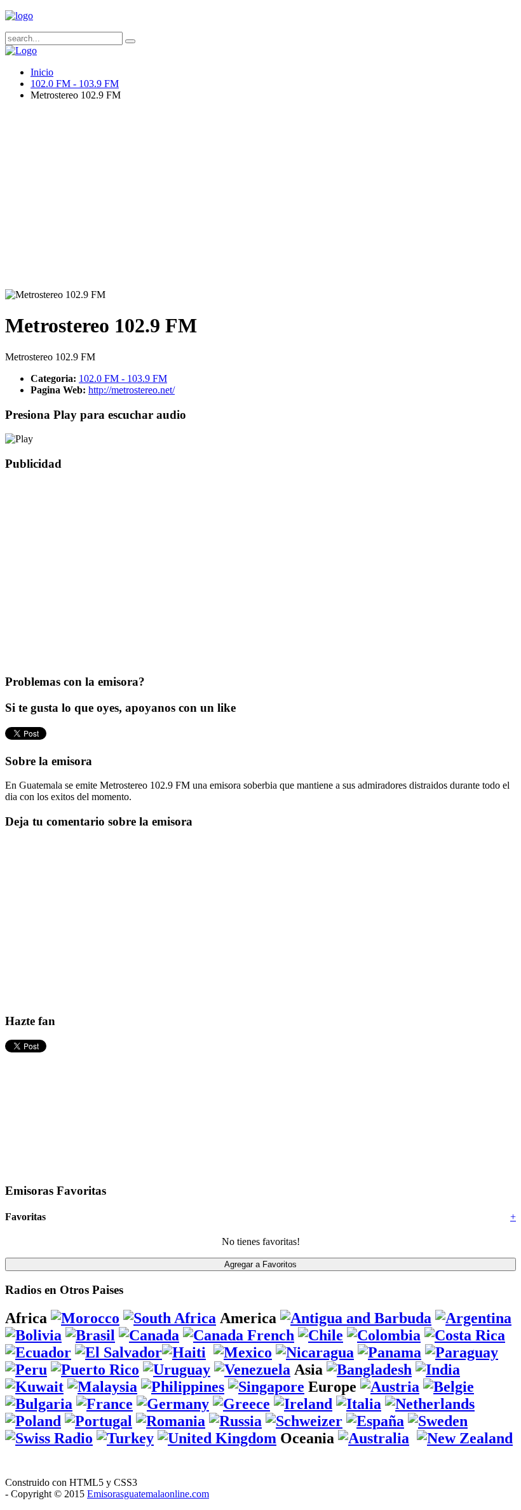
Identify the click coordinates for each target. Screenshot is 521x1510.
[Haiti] (184, 1352)
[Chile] (320, 1335)
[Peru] (26, 1369)
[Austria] (389, 1386)
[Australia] (373, 1438)
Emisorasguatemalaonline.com (148, 1493)
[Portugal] (98, 1421)
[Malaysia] (102, 1386)
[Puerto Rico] (95, 1369)
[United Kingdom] (217, 1438)
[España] (375, 1421)
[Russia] (235, 1421)
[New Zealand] (465, 1438)
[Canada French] (238, 1335)
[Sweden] (438, 1421)
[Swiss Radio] (49, 1438)
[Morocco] (85, 1318)
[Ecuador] (38, 1352)
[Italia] (358, 1404)
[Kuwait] (34, 1386)
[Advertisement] (260, 200)
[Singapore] (266, 1386)
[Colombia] (384, 1335)
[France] (104, 1404)
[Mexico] (242, 1352)
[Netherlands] (430, 1404)
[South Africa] (169, 1318)
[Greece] (241, 1404)
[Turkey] (125, 1438)
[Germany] (173, 1404)
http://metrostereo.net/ (131, 389)
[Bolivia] (33, 1335)
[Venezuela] (252, 1369)
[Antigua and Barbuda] (355, 1318)
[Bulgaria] (38, 1404)
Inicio (41, 72)
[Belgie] (448, 1386)
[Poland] (33, 1421)
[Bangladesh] (369, 1369)
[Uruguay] (176, 1369)
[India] (438, 1369)
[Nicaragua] (315, 1352)
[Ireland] (303, 1404)
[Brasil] (90, 1335)
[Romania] (170, 1421)
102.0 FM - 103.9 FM (74, 83)
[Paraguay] (461, 1352)
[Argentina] (473, 1318)
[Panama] (389, 1352)
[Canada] (149, 1335)
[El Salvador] (118, 1352)
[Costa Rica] (464, 1335)
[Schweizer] (304, 1421)
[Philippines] (182, 1386)
